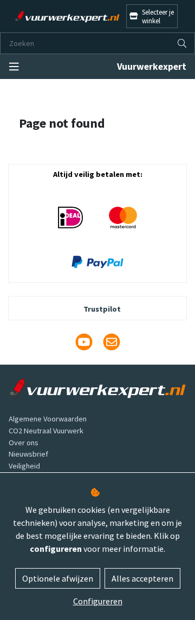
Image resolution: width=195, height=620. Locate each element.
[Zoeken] (182, 43)
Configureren (97, 601)
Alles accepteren (142, 578)
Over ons (23, 442)
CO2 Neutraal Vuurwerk (46, 431)
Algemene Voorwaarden (48, 419)
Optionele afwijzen (57, 578)
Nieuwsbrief (28, 454)
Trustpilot (102, 309)
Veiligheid (24, 466)
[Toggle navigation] (14, 66)
